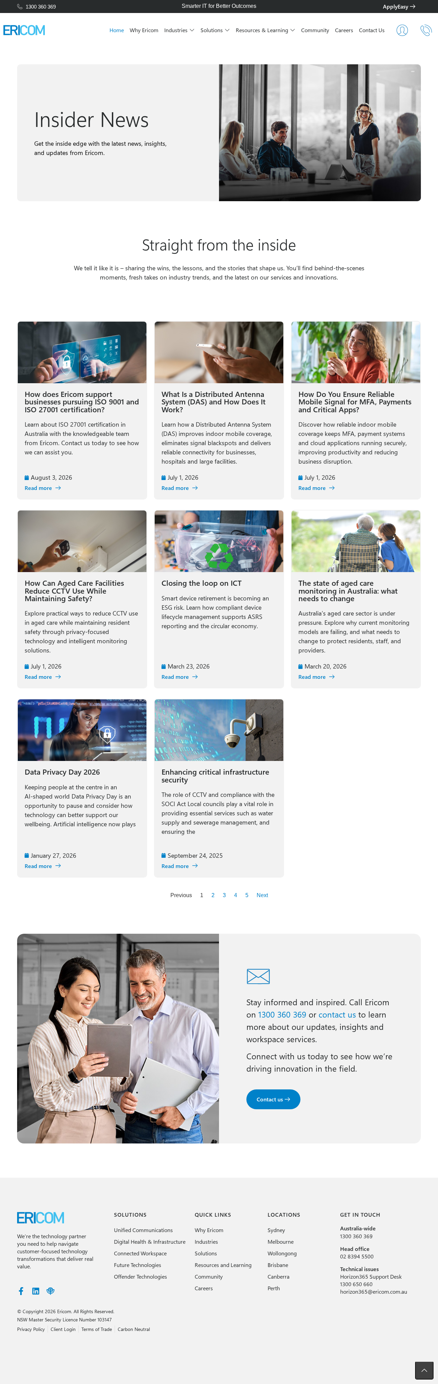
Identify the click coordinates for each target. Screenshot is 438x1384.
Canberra (278, 1276)
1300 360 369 (356, 1236)
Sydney (276, 1229)
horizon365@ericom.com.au (373, 1291)
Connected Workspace (140, 1253)
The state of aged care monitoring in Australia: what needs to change (348, 590)
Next (262, 895)
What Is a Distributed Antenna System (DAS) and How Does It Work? (214, 401)
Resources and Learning (223, 1264)
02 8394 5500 (357, 1256)
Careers (204, 1288)
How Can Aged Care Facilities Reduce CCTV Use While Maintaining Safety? (74, 590)
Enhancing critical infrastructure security (215, 775)
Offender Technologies (140, 1276)
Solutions (206, 1253)
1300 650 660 (356, 1284)
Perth (274, 1288)
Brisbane (278, 1264)
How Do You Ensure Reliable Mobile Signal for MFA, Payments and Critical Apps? (354, 401)
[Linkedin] (36, 1291)
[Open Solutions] (227, 30)
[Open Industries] (192, 30)
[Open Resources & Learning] (292, 30)
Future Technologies (137, 1264)
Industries (206, 1241)
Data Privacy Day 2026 (62, 771)
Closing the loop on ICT (202, 583)
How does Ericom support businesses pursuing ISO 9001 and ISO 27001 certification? (82, 401)
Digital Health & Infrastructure (149, 1241)
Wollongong (282, 1253)
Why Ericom (209, 1229)
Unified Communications (143, 1229)
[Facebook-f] (21, 1291)
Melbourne (281, 1241)
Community (209, 1276)
